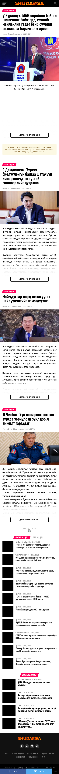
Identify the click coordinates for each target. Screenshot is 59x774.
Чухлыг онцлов (18, 753)
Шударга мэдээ (48, 753)
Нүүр (6, 753)
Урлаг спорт (33, 757)
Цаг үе (43, 757)
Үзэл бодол (20, 757)
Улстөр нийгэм (33, 753)
